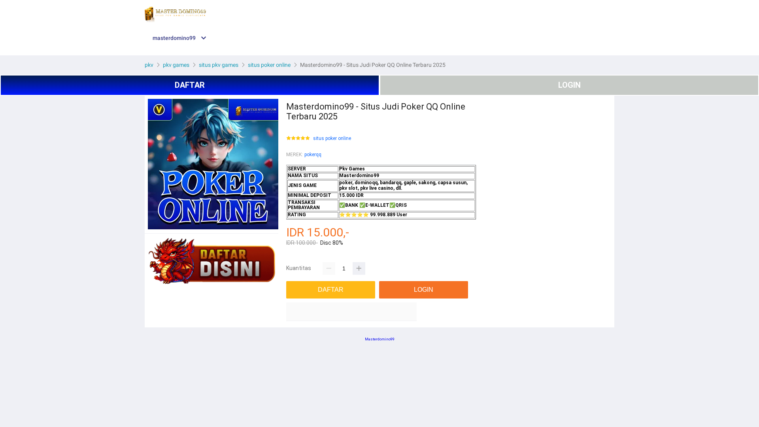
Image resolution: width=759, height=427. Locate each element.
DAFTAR (190, 85)
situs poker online (332, 138)
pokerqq (312, 154)
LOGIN (569, 85)
